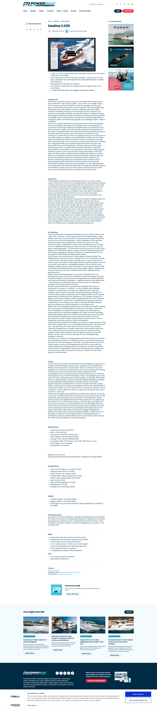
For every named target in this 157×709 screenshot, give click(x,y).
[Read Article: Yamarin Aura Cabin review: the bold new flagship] (36, 625)
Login (118, 11)
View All (129, 612)
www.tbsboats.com (65, 574)
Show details (31, 705)
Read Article (29, 653)
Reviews (56, 21)
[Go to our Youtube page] (132, 4)
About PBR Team (73, 594)
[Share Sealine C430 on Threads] (37, 29)
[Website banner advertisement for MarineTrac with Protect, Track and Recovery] (121, 57)
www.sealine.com (54, 570)
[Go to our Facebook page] (116, 4)
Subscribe (128, 11)
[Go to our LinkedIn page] (128, 4)
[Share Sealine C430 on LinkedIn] (30, 29)
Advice (59, 11)
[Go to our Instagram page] (124, 4)
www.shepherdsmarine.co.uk (70, 572)
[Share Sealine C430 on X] (34, 29)
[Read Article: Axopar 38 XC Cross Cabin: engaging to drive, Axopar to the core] (92, 625)
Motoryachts (65, 21)
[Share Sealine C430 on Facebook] (27, 29)
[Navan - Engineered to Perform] (121, 34)
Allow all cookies (138, 694)
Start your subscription (96, 681)
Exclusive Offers (85, 11)
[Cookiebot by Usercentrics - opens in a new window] (15, 705)
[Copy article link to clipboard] (41, 29)
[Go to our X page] (120, 4)
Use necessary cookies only (138, 700)
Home (50, 21)
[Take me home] (39, 4)
